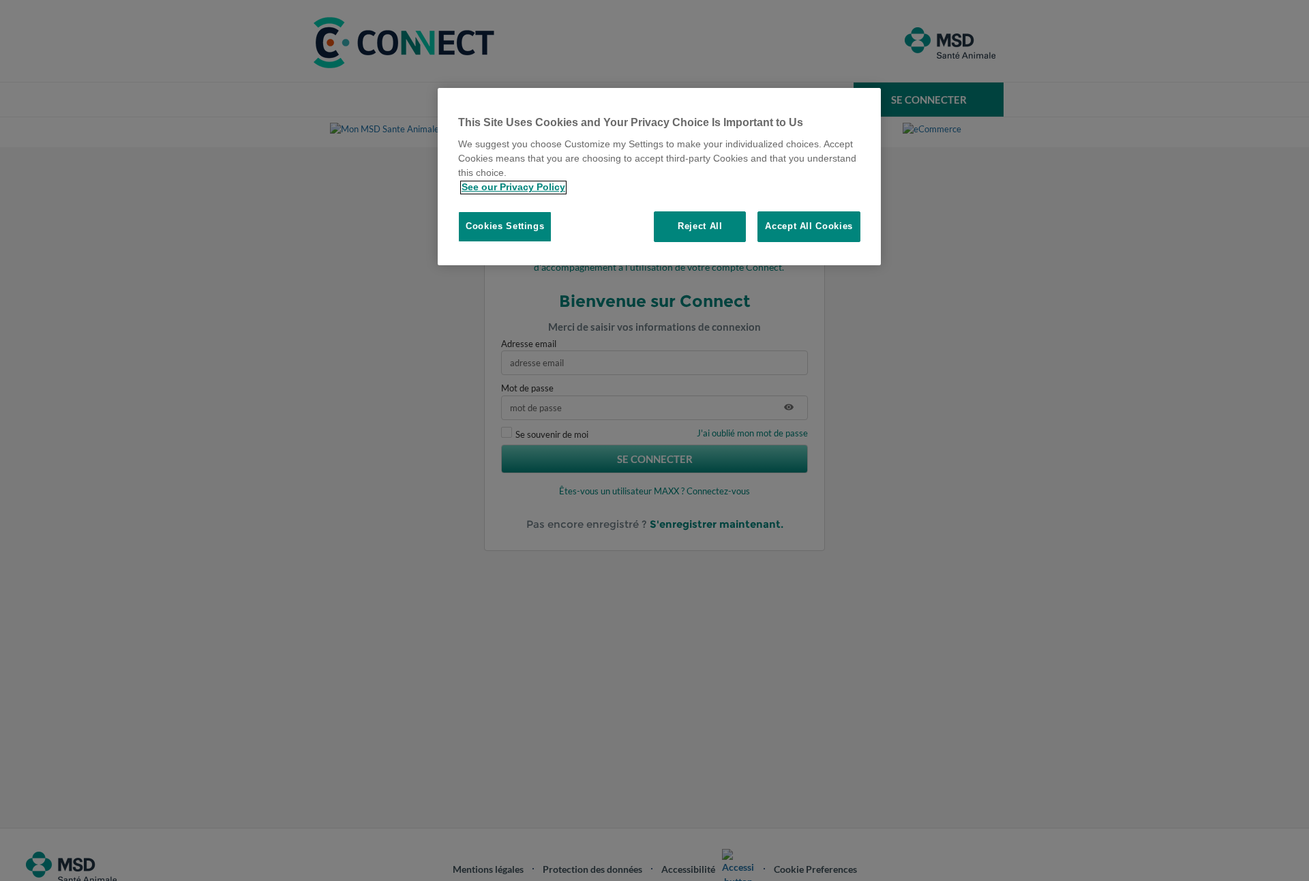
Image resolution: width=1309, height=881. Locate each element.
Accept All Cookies (809, 227)
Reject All (700, 227)
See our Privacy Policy (513, 187)
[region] (659, 176)
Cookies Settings (505, 227)
